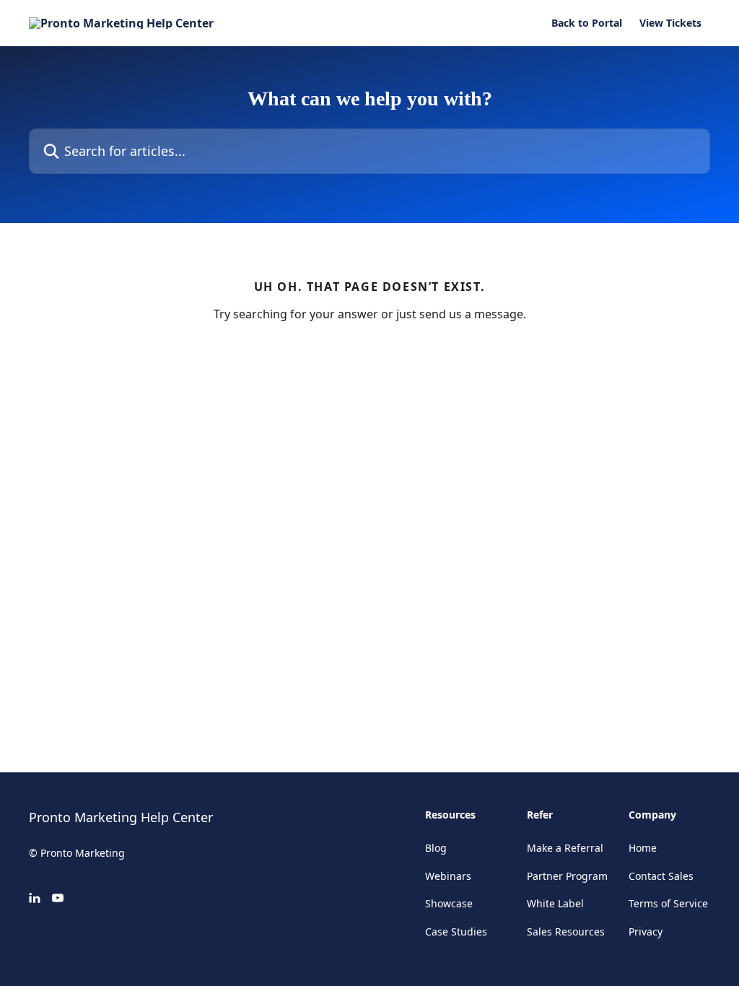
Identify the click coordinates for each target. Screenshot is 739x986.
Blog (436, 848)
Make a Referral (565, 848)
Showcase (449, 903)
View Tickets (670, 23)
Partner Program (567, 876)
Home (643, 848)
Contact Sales (661, 876)
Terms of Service (668, 903)
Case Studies (456, 931)
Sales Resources (566, 931)
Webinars (448, 876)
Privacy (646, 931)
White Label (555, 903)
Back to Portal (586, 23)
